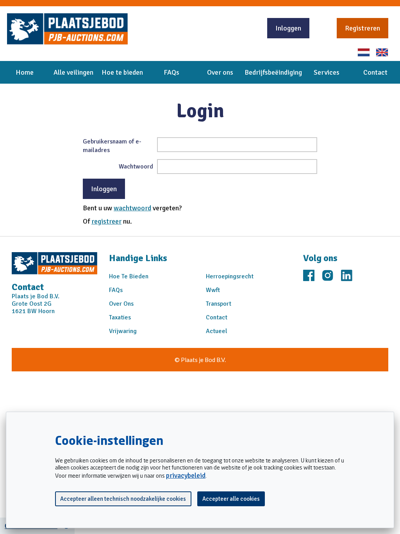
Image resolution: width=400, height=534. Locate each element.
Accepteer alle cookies (231, 498)
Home (25, 72)
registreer (106, 221)
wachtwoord (132, 208)
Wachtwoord (136, 166)
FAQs (171, 72)
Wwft (213, 290)
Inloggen (288, 28)
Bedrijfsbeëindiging (273, 72)
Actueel (216, 331)
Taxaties (120, 317)
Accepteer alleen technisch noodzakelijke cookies (123, 498)
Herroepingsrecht (230, 276)
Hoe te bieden (122, 72)
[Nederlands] (363, 52)
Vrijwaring (123, 331)
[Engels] (382, 52)
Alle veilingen (73, 72)
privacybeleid (185, 475)
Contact (375, 72)
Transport (218, 304)
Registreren (362, 28)
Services (326, 72)
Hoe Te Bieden (128, 276)
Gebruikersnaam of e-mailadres (112, 146)
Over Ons (121, 304)
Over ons (220, 72)
